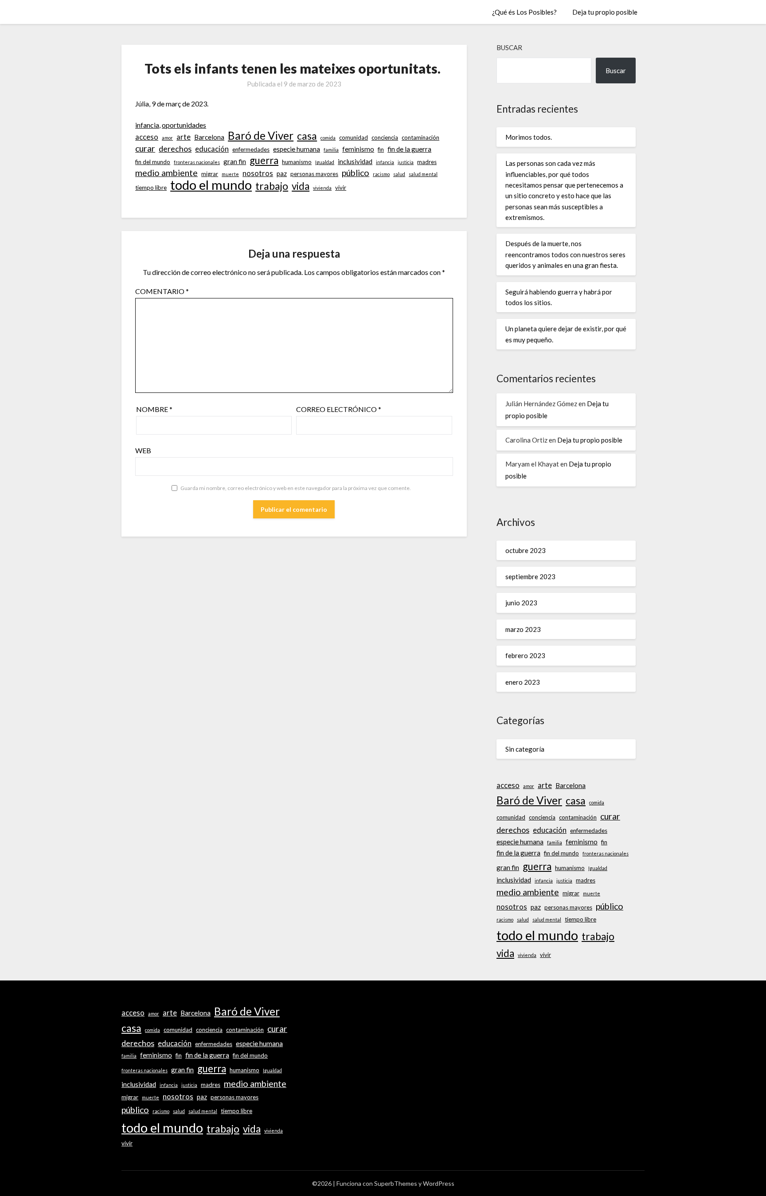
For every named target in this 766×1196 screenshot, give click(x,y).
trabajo (271, 185)
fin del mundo (152, 161)
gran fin (234, 161)
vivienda (322, 188)
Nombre (154, 409)
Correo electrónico (338, 409)
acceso (146, 137)
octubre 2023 (525, 550)
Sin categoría (524, 749)
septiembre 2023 (530, 576)
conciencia (384, 137)
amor (167, 138)
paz (282, 173)
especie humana (296, 149)
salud (399, 174)
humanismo (297, 161)
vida (300, 186)
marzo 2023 (523, 629)
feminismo (358, 149)
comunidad (353, 137)
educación (212, 149)
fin (381, 149)
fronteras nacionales (197, 162)
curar (145, 148)
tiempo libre (151, 187)
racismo (381, 174)
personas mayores (314, 173)
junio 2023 (521, 603)
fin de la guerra (409, 149)
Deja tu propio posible (604, 12)
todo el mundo (211, 185)
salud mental (423, 174)
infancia (147, 125)
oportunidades (184, 125)
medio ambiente (166, 173)
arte (183, 137)
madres (427, 161)
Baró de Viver (260, 135)
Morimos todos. (528, 137)
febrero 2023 (525, 655)
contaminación (420, 137)
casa (307, 135)
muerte (230, 174)
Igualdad (324, 162)
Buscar (509, 47)
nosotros (257, 173)
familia (331, 150)
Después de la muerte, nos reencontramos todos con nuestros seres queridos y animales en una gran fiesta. (565, 254)
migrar (209, 173)
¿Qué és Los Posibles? (524, 12)
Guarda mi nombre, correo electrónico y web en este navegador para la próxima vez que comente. (295, 488)
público (355, 173)
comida (328, 138)
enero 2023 (522, 682)
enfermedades (251, 149)
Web (143, 450)
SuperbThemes (395, 1183)
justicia (406, 162)
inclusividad (355, 161)
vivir (340, 187)
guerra (264, 160)
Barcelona (209, 137)
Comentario (162, 291)
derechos (175, 148)
